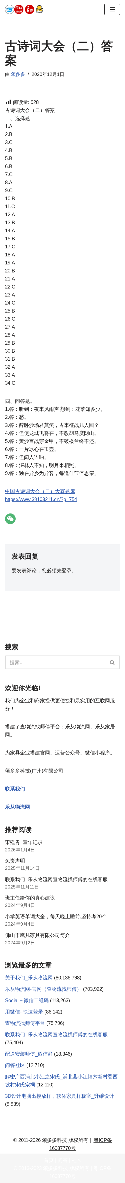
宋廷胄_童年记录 (24, 842)
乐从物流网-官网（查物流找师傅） (43, 989)
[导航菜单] (112, 9)
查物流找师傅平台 (25, 1023)
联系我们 (15, 789)
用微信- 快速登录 (24, 1012)
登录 (67, 570)
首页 (49, 1160)
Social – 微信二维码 (27, 1000)
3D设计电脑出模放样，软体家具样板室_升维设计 (59, 1096)
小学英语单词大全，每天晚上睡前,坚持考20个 (56, 916)
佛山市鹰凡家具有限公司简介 (37, 935)
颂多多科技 (55, 1168)
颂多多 (18, 74)
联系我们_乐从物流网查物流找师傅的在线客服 (56, 879)
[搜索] (112, 662)
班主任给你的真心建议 (30, 898)
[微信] (10, 518)
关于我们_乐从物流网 (29, 977)
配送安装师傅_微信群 (29, 1054)
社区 (77, 1160)
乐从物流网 (17, 807)
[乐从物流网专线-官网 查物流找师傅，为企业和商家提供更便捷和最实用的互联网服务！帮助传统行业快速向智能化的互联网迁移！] (26, 9)
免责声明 (15, 860)
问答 (63, 1160)
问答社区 (15, 1065)
